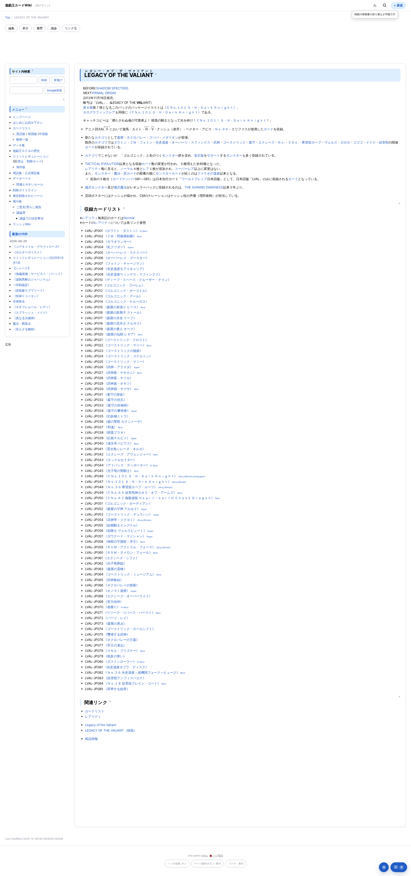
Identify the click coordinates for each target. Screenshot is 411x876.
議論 (54, 28)
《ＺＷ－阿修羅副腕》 (120, 236)
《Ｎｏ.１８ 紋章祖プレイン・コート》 (132, 683)
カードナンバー (124, 179)
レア (146, 169)
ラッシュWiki (22, 224)
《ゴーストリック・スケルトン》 (128, 356)
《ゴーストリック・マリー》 (125, 345)
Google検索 (54, 90)
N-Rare (143, 231)
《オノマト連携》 (117, 591)
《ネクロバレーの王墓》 (121, 640)
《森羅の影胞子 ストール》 (123, 312)
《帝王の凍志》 (115, 645)
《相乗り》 (112, 607)
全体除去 (19, 301)
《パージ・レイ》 (117, 618)
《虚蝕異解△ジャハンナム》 (32, 279)
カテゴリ (101, 137)
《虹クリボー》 (115, 247)
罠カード (130, 173)
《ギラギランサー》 (118, 242)
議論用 (20, 212)
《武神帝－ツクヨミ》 (120, 520)
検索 (44, 80)
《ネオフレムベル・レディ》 (32, 307)
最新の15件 (20, 234)
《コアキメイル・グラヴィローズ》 (37, 246)
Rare (139, 236)
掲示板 (17, 201)
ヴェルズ (330, 142)
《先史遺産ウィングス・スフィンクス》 (133, 274)
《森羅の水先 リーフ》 (120, 318)
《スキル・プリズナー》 (121, 651)
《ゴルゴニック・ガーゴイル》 (126, 291)
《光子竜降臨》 (115, 563)
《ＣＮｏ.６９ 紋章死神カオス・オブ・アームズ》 (140, 493)
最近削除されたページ (28, 195)
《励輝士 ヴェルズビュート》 (125, 531)
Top (7, 17)
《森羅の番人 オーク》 (120, 329)
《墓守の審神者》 (117, 411)
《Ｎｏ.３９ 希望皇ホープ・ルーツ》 (130, 487)
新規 (400, 5)
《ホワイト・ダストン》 (121, 231)
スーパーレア (184, 169)
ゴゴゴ (358, 142)
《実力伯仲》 (113, 602)
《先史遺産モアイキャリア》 (125, 269)
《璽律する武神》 (117, 634)
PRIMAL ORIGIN (104, 93)
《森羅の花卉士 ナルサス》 (123, 323)
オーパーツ (180, 142)
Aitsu (205, 855)
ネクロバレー (136, 137)
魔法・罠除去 (22, 323)
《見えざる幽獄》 (25, 329)
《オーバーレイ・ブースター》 (126, 258)
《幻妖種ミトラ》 (117, 416)
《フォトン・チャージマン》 (125, 263)
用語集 (17, 173)
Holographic (199, 476)
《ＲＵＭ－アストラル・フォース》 (129, 547)
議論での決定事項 (31, 218)
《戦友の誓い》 (115, 656)
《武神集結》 (113, 580)
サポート (213, 155)
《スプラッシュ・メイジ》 (31, 312)
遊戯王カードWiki (18, 5)
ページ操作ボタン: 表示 (207, 863)
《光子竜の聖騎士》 (118, 471)
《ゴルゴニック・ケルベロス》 (126, 301)
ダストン (120, 142)
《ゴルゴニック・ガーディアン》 (128, 503)
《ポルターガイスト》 (28, 252)
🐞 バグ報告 (216, 855)
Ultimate (188, 476)
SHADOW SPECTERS (112, 88)
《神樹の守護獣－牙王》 (121, 542)
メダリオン (170, 137)
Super (131, 247)
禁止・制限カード (30, 161)
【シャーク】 (22, 268)
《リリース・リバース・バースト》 (129, 613)
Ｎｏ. (281, 142)
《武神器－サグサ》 (118, 389)
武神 (216, 142)
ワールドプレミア (194, 179)
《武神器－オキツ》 (118, 383)
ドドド (371, 142)
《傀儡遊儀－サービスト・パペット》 (38, 274)
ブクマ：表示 (236, 863)
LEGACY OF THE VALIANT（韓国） (111, 730)
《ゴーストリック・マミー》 (125, 362)
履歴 (40, 28)
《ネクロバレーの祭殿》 (121, 585)
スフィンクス (200, 142)
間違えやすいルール (29, 184)
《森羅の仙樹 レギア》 (120, 334)
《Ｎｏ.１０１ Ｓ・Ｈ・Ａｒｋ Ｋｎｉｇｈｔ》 (137, 482)
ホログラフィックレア (99, 112)
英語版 (20, 134)
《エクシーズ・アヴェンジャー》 (128, 454)
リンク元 (71, 28)
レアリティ (93, 169)
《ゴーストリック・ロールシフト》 (129, 629)
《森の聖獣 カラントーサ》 (124, 421)
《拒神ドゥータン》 (26, 296)
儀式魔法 (120, 187)
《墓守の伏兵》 (115, 400)
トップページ (22, 117)
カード (268, 129)
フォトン (146, 142)
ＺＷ (133, 142)
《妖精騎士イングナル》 (121, 525)
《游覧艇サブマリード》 (29, 290)
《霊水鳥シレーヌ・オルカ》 (125, 449)
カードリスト (22, 128)
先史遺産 (162, 142)
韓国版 (32, 134)
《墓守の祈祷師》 (117, 405)
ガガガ (345, 142)
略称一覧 (22, 139)
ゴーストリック (234, 142)
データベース (22, 178)
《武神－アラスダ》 (118, 367)
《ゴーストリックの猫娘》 (123, 351)
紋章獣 (384, 142)
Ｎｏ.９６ (221, 129)
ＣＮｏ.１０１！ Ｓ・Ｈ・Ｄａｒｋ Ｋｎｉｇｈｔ (231, 120)
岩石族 (199, 155)
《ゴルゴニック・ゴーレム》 (124, 285)
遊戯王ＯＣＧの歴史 (26, 151)
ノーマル (126, 169)
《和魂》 (110, 427)
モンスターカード (168, 173)
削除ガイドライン (25, 190)
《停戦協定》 (22, 285)
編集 (11, 28)
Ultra (180, 476)
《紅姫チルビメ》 (117, 438)
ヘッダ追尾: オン (177, 863)
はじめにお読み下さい (28, 122)
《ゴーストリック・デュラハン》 (128, 514)
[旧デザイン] (42, 5)
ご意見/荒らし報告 (28, 207)
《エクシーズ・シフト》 (121, 558)
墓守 (252, 142)
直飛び (58, 80)
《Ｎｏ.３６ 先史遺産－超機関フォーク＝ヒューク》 (142, 672)
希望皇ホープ (311, 142)
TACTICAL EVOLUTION (102, 164)
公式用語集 (32, 173)
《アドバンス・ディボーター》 (126, 465)
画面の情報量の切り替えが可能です (374, 14)
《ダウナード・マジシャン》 (125, 536)
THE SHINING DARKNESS (204, 187)
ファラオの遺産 (208, 173)
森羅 (120, 137)
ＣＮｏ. (293, 142)
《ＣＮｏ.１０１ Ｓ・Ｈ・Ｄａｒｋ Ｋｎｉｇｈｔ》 (200, 107)
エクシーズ (266, 142)
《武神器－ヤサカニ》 (120, 373)
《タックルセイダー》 (120, 460)
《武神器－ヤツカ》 (118, 378)
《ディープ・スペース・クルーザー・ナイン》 (137, 280)
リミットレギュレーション (31, 156)
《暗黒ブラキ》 (115, 432)
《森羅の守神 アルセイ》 (122, 509)
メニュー (18, 109)
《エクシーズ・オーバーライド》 (128, 596)
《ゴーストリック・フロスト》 (126, 340)
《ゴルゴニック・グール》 (123, 296)
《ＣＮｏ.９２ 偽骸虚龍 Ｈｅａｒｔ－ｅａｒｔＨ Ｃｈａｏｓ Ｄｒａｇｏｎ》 (159, 498)
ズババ (154, 137)
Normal (129, 218)
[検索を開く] (384, 5)
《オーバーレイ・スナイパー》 (126, 252)
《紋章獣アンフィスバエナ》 (125, 678)
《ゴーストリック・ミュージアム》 (130, 574)
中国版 (43, 134)
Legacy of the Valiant (100, 725)
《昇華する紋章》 (117, 689)
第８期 (88, 107)
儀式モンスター (96, 187)
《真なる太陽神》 (25, 318)
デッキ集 (19, 145)
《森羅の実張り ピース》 (122, 307)
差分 (25, 28)
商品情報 (91, 739)
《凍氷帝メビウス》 (118, 443)
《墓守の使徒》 (115, 394)
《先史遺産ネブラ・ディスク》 (126, 667)
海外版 (20, 167)
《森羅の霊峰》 (115, 569)
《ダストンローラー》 (120, 662)
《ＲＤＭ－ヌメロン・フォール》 (128, 552)
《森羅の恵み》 (115, 623)
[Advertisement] (205, 43)
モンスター (170, 155)
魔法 (117, 173)
